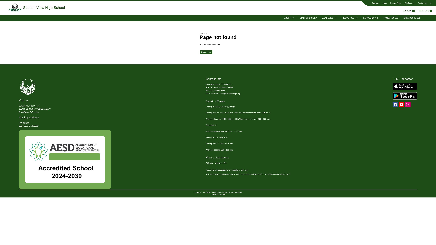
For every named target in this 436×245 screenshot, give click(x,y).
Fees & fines (395, 3)
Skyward (375, 3)
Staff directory (308, 18)
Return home (206, 52)
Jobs (385, 3)
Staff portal (409, 3)
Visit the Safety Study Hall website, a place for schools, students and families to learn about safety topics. (248, 174)
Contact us (422, 3)
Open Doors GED (412, 18)
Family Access (391, 18)
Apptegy (222, 194)
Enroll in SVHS (370, 18)
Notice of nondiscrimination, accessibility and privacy (227, 170)
